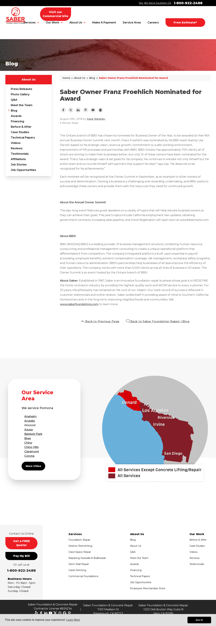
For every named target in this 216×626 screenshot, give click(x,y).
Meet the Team (21, 105)
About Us (75, 22)
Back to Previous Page (102, 321)
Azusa (28, 429)
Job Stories (19, 164)
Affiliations (18, 159)
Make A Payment (104, 22)
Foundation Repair (79, 539)
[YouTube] (50, 613)
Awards (16, 116)
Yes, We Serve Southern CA (155, 3)
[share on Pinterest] (85, 110)
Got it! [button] (199, 620)
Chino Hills (31, 447)
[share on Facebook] (63, 110)
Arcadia (29, 420)
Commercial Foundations (83, 576)
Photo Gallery (20, 94)
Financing (17, 121)
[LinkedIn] (46, 613)
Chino (28, 442)
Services (29, 22)
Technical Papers (23, 137)
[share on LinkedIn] (78, 110)
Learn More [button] (73, 619)
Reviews (17, 148)
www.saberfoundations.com (79, 304)
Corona (29, 455)
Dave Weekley (96, 118)
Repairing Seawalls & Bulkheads (87, 558)
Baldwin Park (33, 434)
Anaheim (30, 416)
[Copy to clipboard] (100, 110)
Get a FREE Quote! (21, 543)
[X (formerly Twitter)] (55, 613)
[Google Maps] (65, 613)
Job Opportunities (23, 170)
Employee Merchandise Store (147, 588)
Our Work (52, 22)
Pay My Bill (21, 556)
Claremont (31, 451)
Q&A (14, 99)
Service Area (132, 22)
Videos (16, 143)
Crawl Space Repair (80, 551)
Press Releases (21, 89)
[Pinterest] (69, 613)
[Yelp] (36, 613)
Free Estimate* (185, 22)
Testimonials (20, 153)
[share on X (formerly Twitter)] (70, 110)
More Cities (33, 466)
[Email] (93, 110)
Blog (14, 110)
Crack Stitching (77, 570)
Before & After (21, 126)
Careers (153, 22)
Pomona (46, 408)
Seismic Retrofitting (80, 545)
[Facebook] (41, 613)
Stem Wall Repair (79, 564)
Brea (27, 438)
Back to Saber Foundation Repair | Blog (159, 321)
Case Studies (20, 132)
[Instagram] (60, 613)
